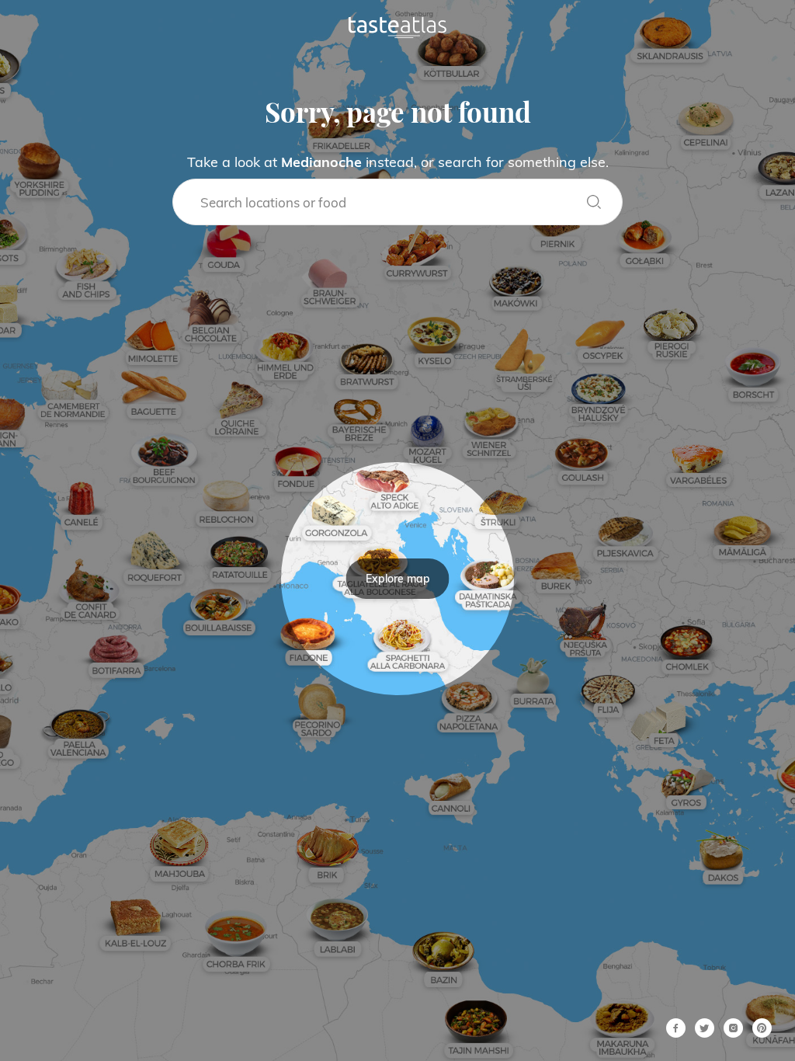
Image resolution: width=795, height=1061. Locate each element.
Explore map (398, 579)
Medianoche (321, 162)
